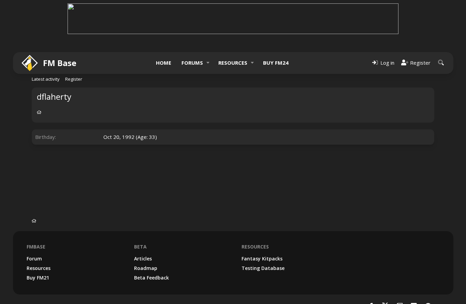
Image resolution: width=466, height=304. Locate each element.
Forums (192, 62)
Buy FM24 (276, 62)
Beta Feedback (151, 277)
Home (163, 62)
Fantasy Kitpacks (262, 258)
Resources (232, 62)
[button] (207, 63)
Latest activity (46, 79)
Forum (34, 258)
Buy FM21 (38, 277)
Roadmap (145, 268)
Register (73, 79)
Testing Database (263, 268)
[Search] (441, 63)
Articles (143, 258)
